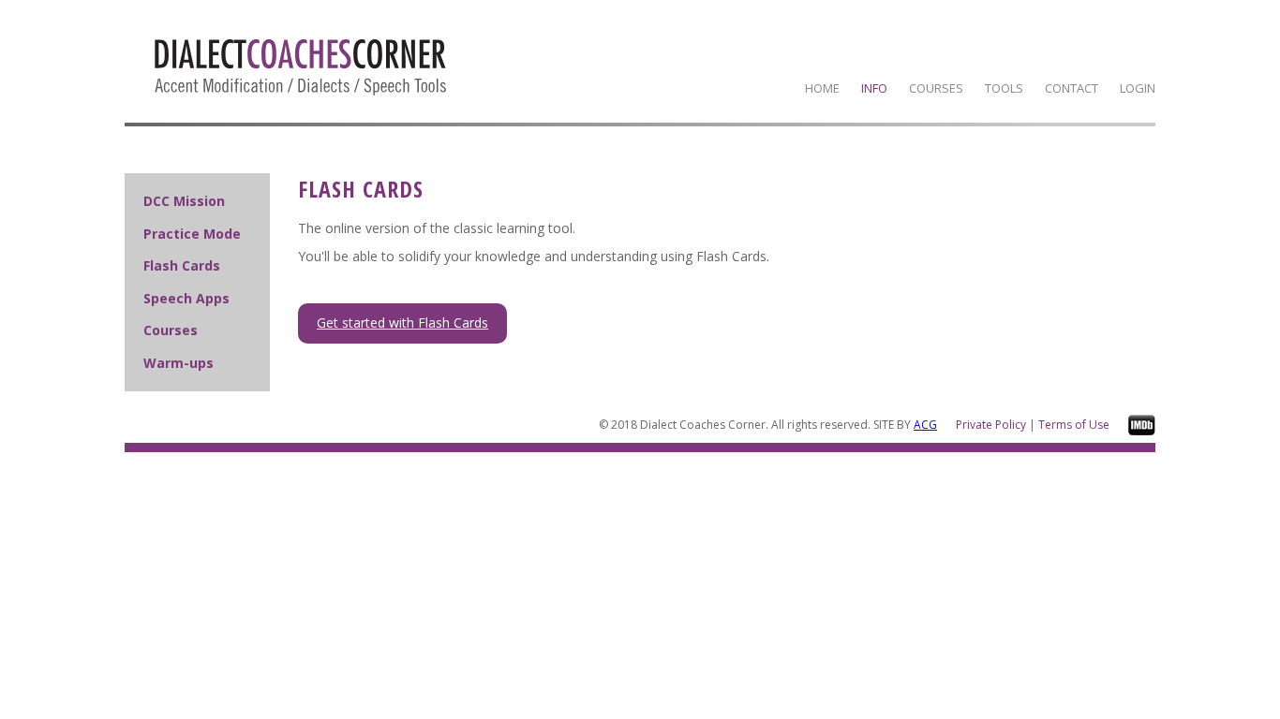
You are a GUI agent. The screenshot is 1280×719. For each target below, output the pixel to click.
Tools (1004, 88)
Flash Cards (181, 265)
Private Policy (991, 425)
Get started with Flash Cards (402, 322)
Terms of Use (1073, 425)
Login (1137, 88)
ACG (925, 425)
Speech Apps (186, 298)
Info (874, 88)
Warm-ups (178, 363)
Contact (1071, 88)
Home (822, 88)
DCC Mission (184, 201)
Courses (936, 88)
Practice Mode (192, 233)
